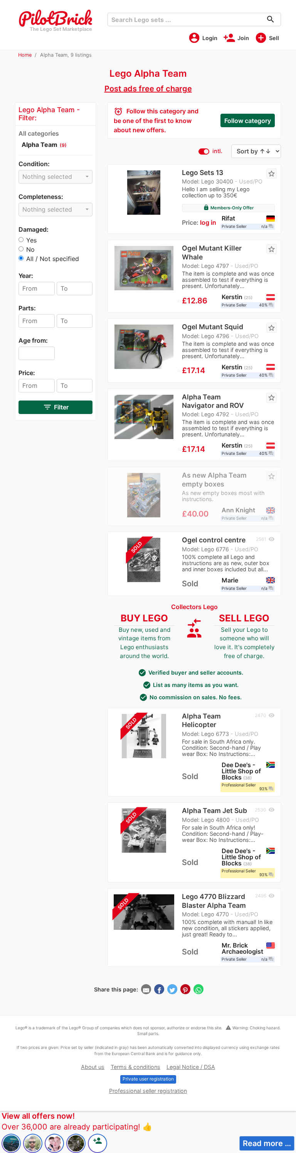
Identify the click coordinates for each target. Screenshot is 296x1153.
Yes (31, 240)
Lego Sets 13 (202, 172)
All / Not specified (52, 259)
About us (92, 1067)
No (30, 249)
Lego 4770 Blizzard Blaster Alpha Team (214, 900)
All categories (38, 133)
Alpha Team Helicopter (201, 720)
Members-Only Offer (228, 207)
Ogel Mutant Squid (212, 327)
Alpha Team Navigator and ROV (213, 401)
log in (208, 222)
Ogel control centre (214, 540)
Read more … (267, 1143)
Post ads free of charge (148, 88)
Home (25, 55)
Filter (56, 407)
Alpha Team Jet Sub (214, 810)
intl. (217, 151)
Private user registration (148, 1079)
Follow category (247, 121)
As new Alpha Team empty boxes (214, 479)
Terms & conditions (135, 1067)
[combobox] (55, 176)
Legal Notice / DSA (190, 1067)
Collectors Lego (194, 607)
